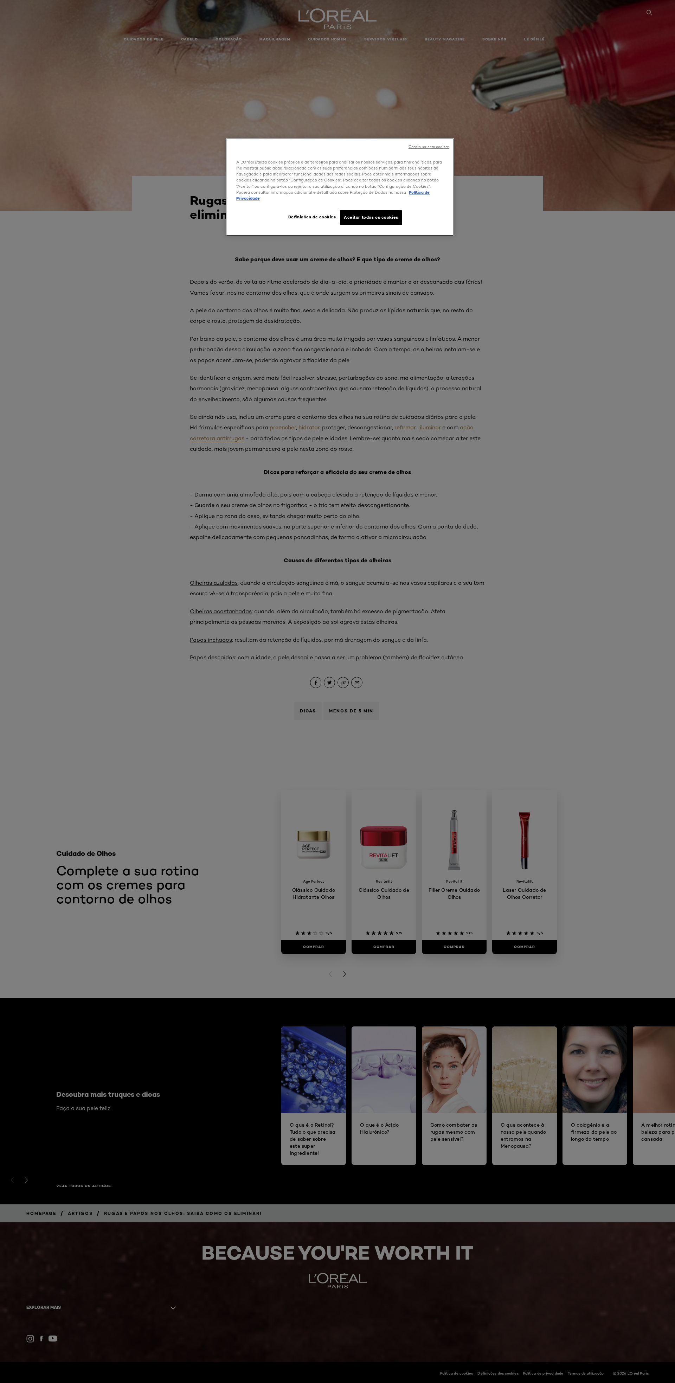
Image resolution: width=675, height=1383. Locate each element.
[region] (340, 187)
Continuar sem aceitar (429, 147)
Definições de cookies (312, 217)
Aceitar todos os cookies (371, 217)
